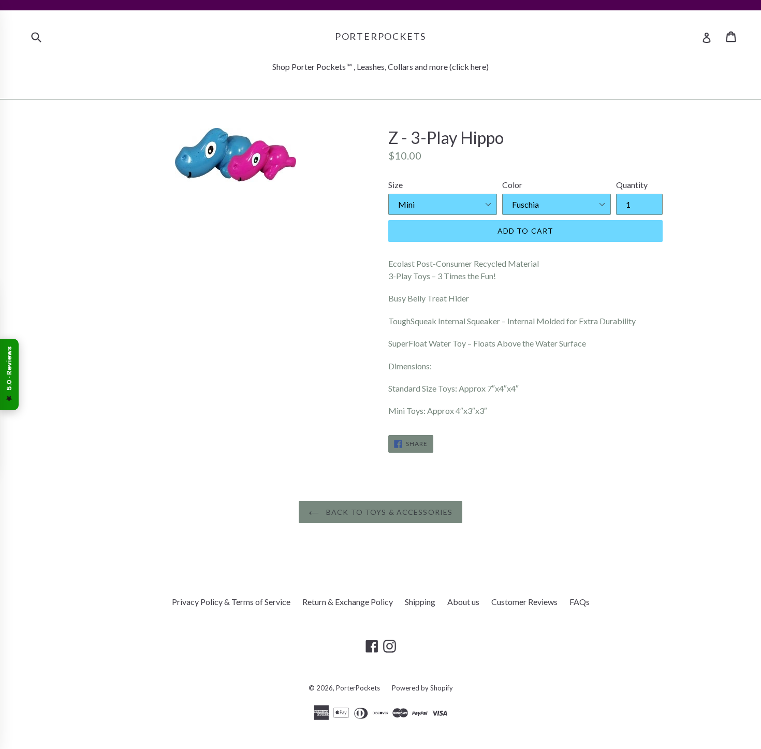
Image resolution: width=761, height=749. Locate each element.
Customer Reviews (524, 602)
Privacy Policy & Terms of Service (231, 602)
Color (512, 185)
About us (463, 602)
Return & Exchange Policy (347, 602)
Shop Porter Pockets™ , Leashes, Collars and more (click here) (380, 66)
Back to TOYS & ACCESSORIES (388, 512)
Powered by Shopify (422, 688)
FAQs (579, 602)
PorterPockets (380, 36)
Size (395, 185)
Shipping (420, 602)
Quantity (632, 185)
